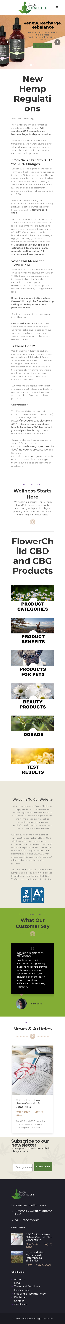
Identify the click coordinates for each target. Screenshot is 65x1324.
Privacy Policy (22, 1290)
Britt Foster (23, 1111)
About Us (20, 1279)
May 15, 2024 (43, 1264)
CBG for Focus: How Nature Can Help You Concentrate (29, 1103)
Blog (17, 1283)
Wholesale (20, 1304)
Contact (19, 1301)
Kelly (29, 1264)
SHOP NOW (42, 45)
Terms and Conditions (27, 1286)
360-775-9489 (31, 1220)
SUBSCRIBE (43, 1166)
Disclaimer (20, 1297)
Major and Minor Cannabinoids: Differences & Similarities (36, 1256)
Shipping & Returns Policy (30, 1293)
